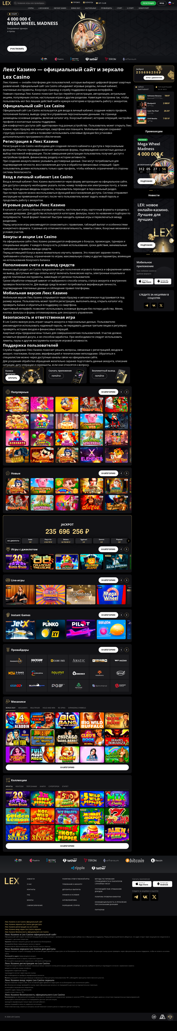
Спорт (119, 8)
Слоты (31, 8)
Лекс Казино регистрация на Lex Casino (21, 927)
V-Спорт (130, 8)
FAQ (28, 895)
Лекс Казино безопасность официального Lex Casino (27, 932)
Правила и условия (70, 895)
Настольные (90, 8)
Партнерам (99, 910)
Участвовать (17, 48)
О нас (29, 884)
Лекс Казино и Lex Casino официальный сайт (23, 922)
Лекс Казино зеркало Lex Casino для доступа (23, 924)
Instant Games (60, 8)
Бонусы (30, 900)
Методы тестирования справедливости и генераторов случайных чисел (108, 881)
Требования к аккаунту (72, 884)
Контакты (31, 889)
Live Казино (44, 8)
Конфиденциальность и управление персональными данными (111, 903)
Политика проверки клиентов (108, 897)
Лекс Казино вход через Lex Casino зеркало (23, 929)
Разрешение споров (71, 905)
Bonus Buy (75, 8)
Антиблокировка (69, 900)
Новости (31, 879)
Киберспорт (144, 8)
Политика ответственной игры (75, 879)
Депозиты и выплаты (71, 889)
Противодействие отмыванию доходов (108, 890)
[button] (129, 375)
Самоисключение (35, 905)
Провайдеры (106, 8)
